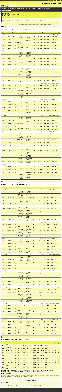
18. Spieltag (30, 376)
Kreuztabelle (48, 18)
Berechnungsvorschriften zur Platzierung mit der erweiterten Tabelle (26, 377)
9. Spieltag (42, 375)
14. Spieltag (9, 376)
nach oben (28, 29)
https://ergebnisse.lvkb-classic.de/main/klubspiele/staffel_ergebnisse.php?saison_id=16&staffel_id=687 (36, 24)
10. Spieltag (47, 375)
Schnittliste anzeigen (56, 50)
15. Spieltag (14, 376)
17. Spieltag (25, 376)
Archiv (28, 8)
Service (34, 8)
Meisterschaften (20, 8)
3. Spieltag (13, 375)
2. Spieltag (8, 375)
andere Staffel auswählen (8, 18)
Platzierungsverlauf (7, 20)
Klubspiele (11, 8)
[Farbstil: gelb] (53, 0)
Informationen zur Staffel (29, 20)
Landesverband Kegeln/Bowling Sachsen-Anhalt (38, 388)
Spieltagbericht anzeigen (55, 34)
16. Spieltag (19, 376)
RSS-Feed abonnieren (41, 20)
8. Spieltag (37, 375)
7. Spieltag (32, 375)
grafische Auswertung (18, 20)
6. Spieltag (28, 375)
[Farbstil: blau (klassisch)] (57, 0)
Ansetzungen (41, 18)
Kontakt (41, 8)
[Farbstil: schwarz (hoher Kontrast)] (61, 0)
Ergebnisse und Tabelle (31, 18)
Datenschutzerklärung (7, 10)
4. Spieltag (18, 375)
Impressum (48, 8)
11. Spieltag (52, 375)
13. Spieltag (3, 376)
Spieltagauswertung (19, 18)
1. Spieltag (3, 375)
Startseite (4, 8)
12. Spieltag (58, 375)
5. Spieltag (23, 375)
